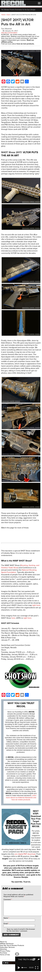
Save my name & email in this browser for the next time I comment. (21, 930)
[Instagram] (5, 939)
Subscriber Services (7, 947)
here (13, 618)
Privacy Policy (5, 951)
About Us (3, 942)
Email (6, 923)
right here (36, 605)
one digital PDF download (24, 854)
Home (3, 15)
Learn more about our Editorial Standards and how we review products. (21, 797)
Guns (8, 15)
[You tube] (9, 939)
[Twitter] (17, 939)
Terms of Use (5, 955)
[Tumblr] (13, 939)
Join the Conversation (9, 33)
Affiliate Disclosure (7, 943)
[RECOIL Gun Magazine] (13, 5)
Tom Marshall (6, 29)
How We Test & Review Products (12, 945)
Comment (8, 899)
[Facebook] (2, 939)
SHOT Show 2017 (11, 152)
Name (6, 918)
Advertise (3, 949)
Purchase (3, 953)
